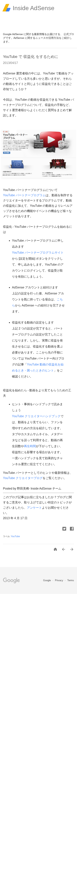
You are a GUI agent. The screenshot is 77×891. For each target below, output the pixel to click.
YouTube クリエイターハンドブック (36, 416)
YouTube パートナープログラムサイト (38, 252)
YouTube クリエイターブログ (23, 478)
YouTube (15, 536)
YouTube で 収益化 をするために (30, 57)
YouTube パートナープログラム (24, 195)
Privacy (59, 580)
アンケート (34, 507)
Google (47, 580)
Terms (70, 580)
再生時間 (30, 446)
